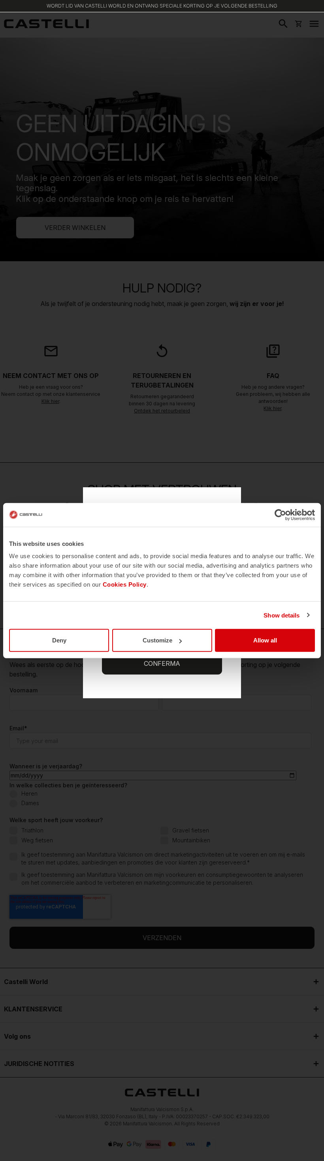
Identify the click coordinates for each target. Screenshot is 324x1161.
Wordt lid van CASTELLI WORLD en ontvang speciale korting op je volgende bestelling (162, 6)
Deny (59, 640)
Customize (157, 640)
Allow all (265, 640)
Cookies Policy (125, 584)
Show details (282, 615)
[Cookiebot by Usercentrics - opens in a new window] (280, 515)
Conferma (162, 663)
